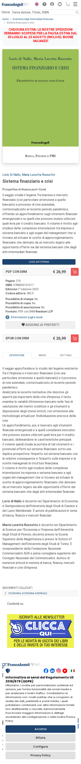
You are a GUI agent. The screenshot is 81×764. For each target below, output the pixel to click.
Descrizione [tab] (16, 355)
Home (5, 19)
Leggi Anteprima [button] (39, 262)
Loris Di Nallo (11, 175)
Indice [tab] (42, 355)
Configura (40, 747)
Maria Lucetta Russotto (38, 175)
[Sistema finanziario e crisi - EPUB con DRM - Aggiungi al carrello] (75, 338)
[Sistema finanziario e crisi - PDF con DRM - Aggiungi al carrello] (75, 272)
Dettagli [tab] (66, 355)
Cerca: (6, 12)
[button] (35, 4)
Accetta (41, 729)
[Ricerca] (77, 12)
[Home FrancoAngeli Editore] (15, 4)
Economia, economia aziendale (28, 593)
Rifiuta (40, 738)
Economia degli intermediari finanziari (33, 19)
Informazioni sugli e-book (27, 317)
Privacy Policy (40, 755)
